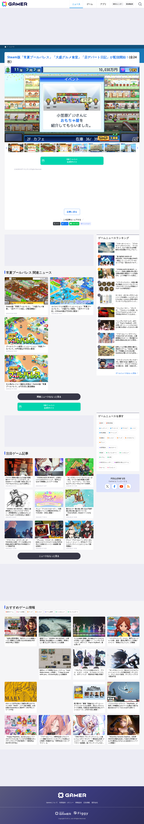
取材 (102, 453)
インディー (104, 428)
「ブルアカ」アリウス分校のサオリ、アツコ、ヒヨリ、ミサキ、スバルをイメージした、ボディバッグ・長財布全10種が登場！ (89, 672)
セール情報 (21, 612)
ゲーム (90, 4)
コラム (103, 457)
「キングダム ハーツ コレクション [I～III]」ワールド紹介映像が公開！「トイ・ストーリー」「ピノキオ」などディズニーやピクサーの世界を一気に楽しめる (79, 481)
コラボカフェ (130, 438)
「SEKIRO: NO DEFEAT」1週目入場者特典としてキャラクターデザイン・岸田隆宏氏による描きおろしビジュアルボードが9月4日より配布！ (18, 512)
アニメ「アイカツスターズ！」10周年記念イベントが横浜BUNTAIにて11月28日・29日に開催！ (48, 511)
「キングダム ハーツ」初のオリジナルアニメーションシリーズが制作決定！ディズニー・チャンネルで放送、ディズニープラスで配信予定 (123, 673)
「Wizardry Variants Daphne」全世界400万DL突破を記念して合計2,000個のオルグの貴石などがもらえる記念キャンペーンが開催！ (123, 740)
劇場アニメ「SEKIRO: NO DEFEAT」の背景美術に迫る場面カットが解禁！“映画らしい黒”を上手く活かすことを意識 (54, 640)
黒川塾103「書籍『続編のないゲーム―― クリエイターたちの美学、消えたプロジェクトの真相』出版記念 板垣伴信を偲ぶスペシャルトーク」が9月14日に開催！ (89, 706)
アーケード (114, 428)
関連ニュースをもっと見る (49, 396)
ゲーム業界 (49, 612)
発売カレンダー (117, 4)
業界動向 (103, 447)
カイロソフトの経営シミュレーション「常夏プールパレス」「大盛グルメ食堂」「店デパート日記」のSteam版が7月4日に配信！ (71, 308)
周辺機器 (103, 433)
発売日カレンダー (106, 462)
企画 (110, 457)
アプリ (103, 4)
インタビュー (125, 453)
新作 (102, 423)
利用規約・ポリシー (66, 802)
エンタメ (111, 438)
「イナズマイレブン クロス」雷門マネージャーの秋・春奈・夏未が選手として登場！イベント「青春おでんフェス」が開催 (123, 640)
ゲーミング (113, 433)
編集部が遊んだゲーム (122, 462)
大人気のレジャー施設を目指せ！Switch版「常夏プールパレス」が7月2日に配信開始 (26, 385)
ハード (134, 428)
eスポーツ (113, 447)
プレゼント (112, 467)
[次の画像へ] (72, 104)
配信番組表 (129, 4)
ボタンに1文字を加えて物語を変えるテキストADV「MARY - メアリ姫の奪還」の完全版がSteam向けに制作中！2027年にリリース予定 (20, 706)
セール (103, 467)
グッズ (120, 438)
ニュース (76, 4)
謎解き (103, 438)
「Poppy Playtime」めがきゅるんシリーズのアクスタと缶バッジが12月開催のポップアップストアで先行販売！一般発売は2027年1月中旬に (21, 740)
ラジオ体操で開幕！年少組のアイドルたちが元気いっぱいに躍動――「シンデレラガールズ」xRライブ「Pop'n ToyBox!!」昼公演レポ (89, 641)
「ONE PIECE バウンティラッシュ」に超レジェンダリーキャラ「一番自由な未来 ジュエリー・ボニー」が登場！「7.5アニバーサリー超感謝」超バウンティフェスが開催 (89, 741)
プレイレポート (112, 453)
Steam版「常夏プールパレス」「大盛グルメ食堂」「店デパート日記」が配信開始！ (68, 57)
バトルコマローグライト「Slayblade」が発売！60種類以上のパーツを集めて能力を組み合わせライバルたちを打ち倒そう (123, 705)
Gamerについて (52, 802)
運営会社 (95, 802)
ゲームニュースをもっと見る (126, 373)
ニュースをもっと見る (49, 556)
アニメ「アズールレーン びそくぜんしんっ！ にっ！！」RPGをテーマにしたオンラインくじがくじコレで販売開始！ (79, 543)
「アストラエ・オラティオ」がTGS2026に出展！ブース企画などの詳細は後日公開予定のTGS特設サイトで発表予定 (18, 543)
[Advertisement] (72, 26)
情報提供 (78, 802)
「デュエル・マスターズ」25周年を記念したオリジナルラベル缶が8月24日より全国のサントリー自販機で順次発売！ (49, 543)
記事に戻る (72, 211)
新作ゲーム (10, 612)
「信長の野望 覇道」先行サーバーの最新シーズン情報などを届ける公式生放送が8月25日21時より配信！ (21, 640)
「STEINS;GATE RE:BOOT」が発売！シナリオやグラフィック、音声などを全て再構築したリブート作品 (49, 479)
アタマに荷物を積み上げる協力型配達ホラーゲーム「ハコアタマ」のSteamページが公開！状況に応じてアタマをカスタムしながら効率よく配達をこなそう (18, 481)
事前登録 (110, 423)
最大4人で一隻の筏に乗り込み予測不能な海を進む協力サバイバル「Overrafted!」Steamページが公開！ (79, 512)
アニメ (103, 442)
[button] (6, 148)
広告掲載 (86, 802)
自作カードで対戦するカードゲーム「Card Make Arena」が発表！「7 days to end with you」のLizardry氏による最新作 (55, 672)
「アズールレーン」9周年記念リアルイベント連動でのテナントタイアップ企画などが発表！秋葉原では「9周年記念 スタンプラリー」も (55, 740)
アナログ (125, 428)
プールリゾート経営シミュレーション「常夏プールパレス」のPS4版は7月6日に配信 (26, 347)
